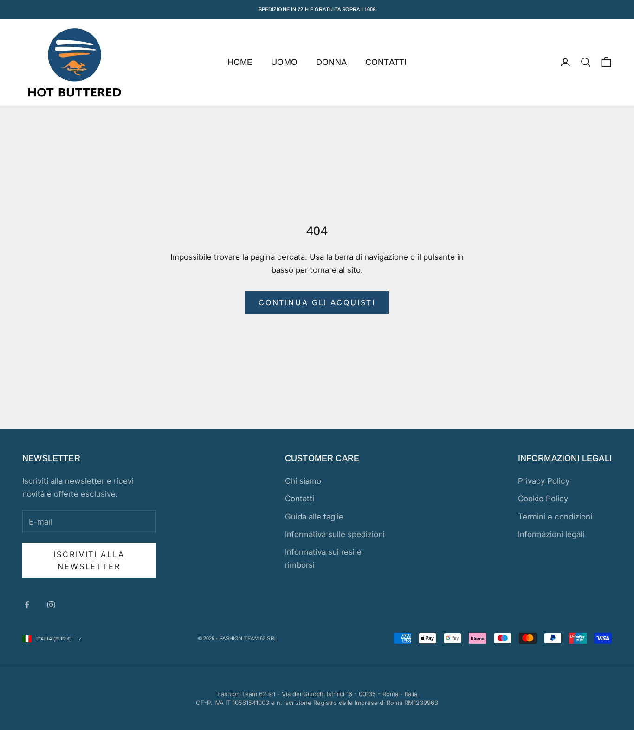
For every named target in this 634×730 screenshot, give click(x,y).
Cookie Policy (543, 498)
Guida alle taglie (314, 516)
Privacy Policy (543, 481)
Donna (331, 62)
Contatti (386, 62)
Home (240, 62)
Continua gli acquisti (317, 302)
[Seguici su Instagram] (51, 604)
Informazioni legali (551, 534)
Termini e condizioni (555, 516)
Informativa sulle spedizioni (335, 534)
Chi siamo (303, 481)
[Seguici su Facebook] (27, 604)
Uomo (284, 62)
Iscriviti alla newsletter (88, 560)
